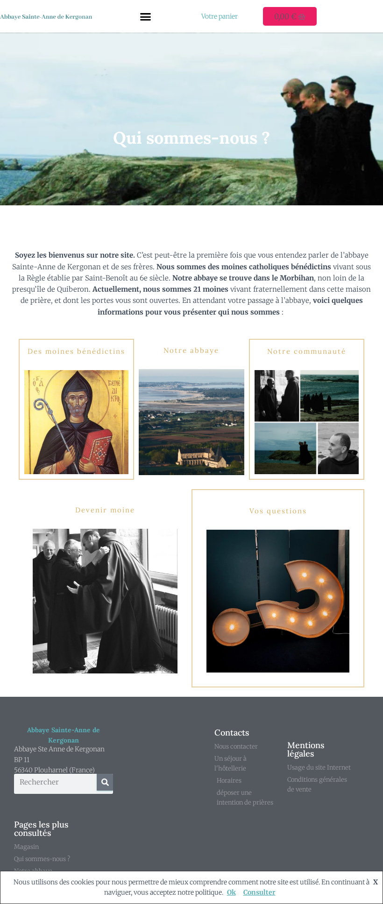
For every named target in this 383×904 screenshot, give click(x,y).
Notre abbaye (191, 350)
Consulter (259, 892)
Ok (231, 892)
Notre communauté (306, 351)
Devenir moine (105, 509)
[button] (146, 16)
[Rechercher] (105, 782)
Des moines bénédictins (76, 351)
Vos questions (278, 510)
